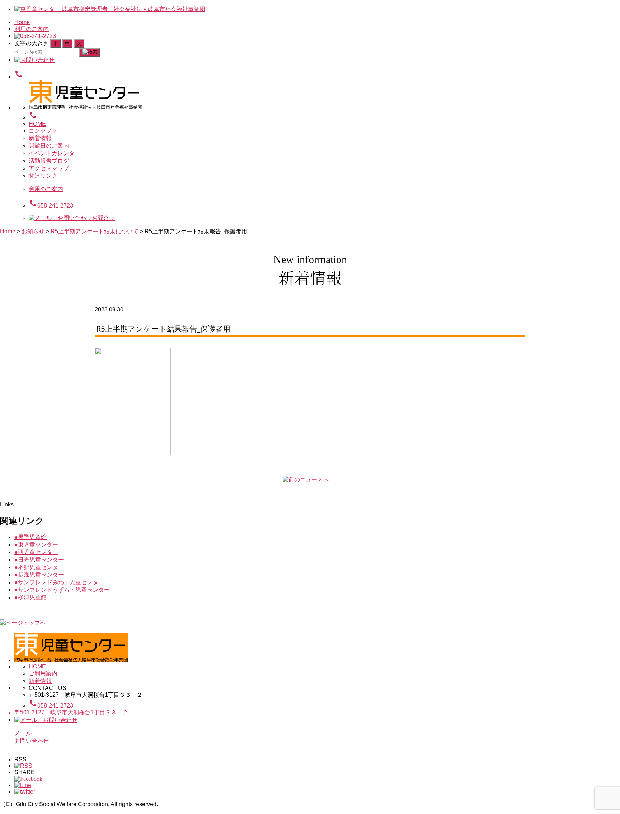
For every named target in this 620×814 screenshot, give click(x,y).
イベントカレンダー (54, 153)
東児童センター (36, 545)
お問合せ (103, 218)
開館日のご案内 (49, 146)
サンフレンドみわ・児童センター (59, 582)
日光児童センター (39, 560)
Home (22, 22)
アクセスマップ (49, 168)
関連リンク (43, 176)
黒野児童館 (30, 537)
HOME (37, 124)
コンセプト (43, 131)
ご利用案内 (43, 673)
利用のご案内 (31, 29)
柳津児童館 (30, 597)
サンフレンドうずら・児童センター (62, 590)
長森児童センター (39, 575)
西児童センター (36, 552)
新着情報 (40, 138)
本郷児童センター (39, 567)
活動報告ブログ (49, 161)
